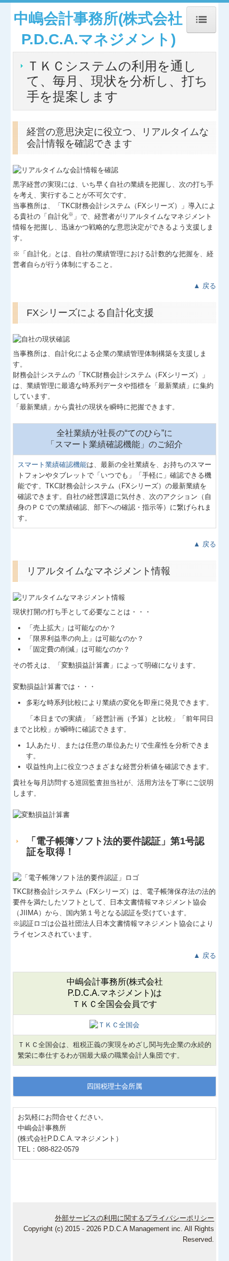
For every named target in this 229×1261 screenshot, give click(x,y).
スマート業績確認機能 (52, 465)
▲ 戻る (204, 286)
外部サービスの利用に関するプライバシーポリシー (134, 1218)
